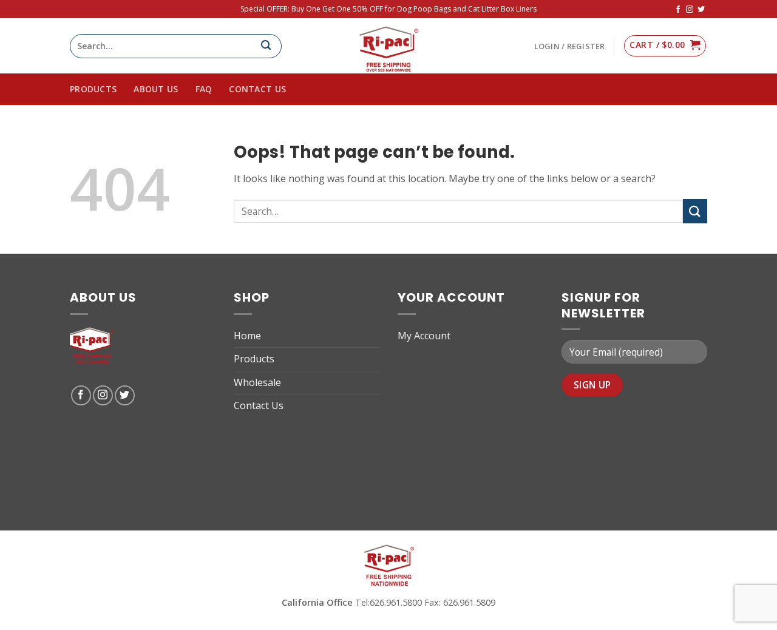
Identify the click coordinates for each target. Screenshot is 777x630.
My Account (424, 335)
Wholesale (257, 382)
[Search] (270, 46)
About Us (156, 89)
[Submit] (695, 211)
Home (247, 335)
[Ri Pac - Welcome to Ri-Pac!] (388, 45)
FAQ (203, 89)
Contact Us (257, 89)
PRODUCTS (93, 89)
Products (254, 358)
